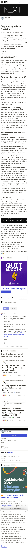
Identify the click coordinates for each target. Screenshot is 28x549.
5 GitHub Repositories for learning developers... (10, 458)
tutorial (9, 417)
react (21, 32)
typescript (17, 417)
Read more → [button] (6, 292)
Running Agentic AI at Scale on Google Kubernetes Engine (14, 388)
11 (12, 420)
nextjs (3, 32)
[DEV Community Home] (6, 2)
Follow (14, 435)
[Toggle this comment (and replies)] (2, 316)
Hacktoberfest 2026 (6, 505)
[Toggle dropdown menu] (26, 258)
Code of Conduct (10, 346)
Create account (22, 2)
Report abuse (19, 346)
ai (18, 372)
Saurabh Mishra (9, 380)
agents (4, 392)
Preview (14, 308)
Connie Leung (8, 403)
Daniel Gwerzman (9, 360)
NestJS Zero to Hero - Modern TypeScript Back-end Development (14, 334)
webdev (9, 32)
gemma (5, 372)
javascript (16, 32)
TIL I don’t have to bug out (13, 288)
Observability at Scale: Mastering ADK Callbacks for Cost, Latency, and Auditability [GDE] (13, 412)
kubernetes (17, 392)
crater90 (7, 17)
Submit (6, 308)
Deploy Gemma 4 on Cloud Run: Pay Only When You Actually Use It (13, 368)
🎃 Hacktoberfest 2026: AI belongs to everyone (12, 496)
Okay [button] (4, 546)
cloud (15, 372)
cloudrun (10, 372)
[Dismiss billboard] (26, 512)
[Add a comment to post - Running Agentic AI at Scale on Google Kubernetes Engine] (10, 395)
